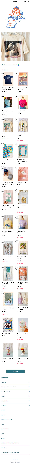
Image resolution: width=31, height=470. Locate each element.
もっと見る (15, 371)
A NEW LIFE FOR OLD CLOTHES (9, 443)
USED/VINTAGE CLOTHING (8, 387)
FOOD (2, 433)
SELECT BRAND (5, 391)
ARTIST (3, 438)
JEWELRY (3, 405)
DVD (2, 424)
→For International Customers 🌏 (10, 65)
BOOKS (3, 415)
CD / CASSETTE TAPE (7, 419)
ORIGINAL (3, 382)
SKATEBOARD (5, 429)
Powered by (14, 462)
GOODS (3, 410)
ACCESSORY (4, 401)
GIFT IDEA (4, 447)
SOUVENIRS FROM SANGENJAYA (10, 452)
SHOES (3, 396)
